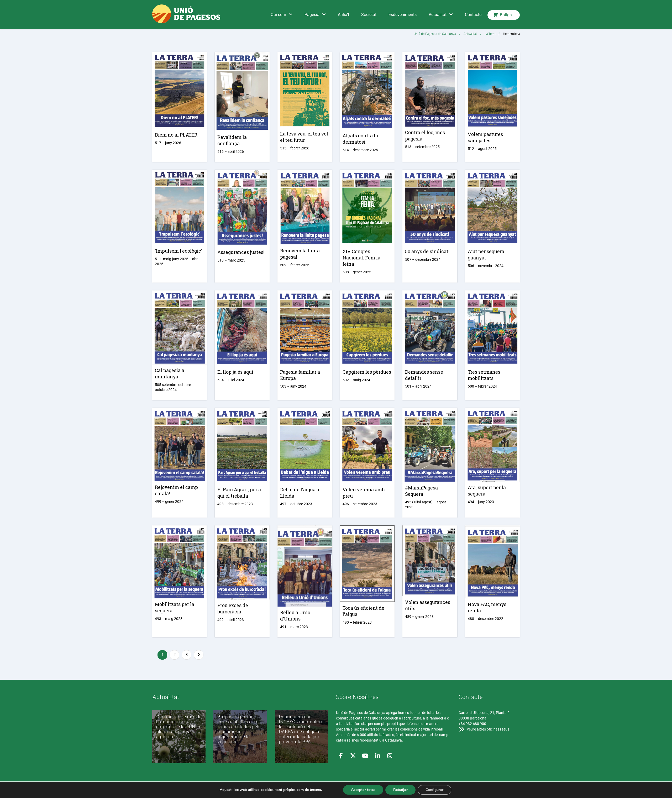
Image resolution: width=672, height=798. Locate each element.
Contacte (473, 14)
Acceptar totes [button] (363, 789)
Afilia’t (343, 14)
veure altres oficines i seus (487, 729)
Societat (368, 14)
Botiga (506, 14)
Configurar (434, 789)
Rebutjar (400, 789)
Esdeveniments (402, 14)
